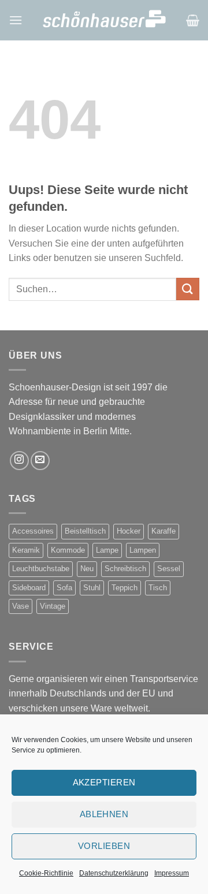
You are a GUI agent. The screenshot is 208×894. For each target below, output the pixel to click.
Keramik (26, 550)
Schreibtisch (125, 568)
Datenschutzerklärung (113, 873)
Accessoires (33, 531)
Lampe (107, 550)
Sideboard (29, 587)
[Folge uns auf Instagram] (19, 460)
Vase (20, 606)
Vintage (52, 606)
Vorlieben (104, 846)
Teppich (125, 587)
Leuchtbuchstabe (40, 568)
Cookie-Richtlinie (46, 873)
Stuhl (92, 587)
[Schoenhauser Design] (104, 20)
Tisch (157, 587)
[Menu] (16, 20)
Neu (87, 568)
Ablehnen (104, 814)
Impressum (171, 873)
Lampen (142, 550)
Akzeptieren (104, 782)
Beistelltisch (85, 531)
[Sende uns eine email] (40, 460)
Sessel (168, 568)
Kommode (68, 550)
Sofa (64, 587)
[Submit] (187, 289)
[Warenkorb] (192, 20)
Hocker (128, 531)
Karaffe (163, 531)
